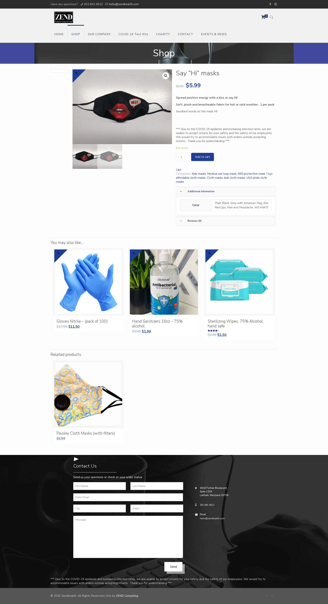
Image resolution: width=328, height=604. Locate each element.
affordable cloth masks (191, 178)
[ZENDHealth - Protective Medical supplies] (63, 17)
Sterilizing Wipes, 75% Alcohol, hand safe (235, 324)
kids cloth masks (234, 178)
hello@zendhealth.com (124, 4)
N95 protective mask (251, 174)
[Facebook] (270, 4)
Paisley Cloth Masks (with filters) (86, 433)
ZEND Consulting (127, 596)
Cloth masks (215, 178)
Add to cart (202, 157)
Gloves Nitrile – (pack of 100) (82, 321)
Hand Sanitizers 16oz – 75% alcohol (157, 324)
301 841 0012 (93, 4)
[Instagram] (276, 4)
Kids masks (199, 174)
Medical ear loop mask (221, 174)
